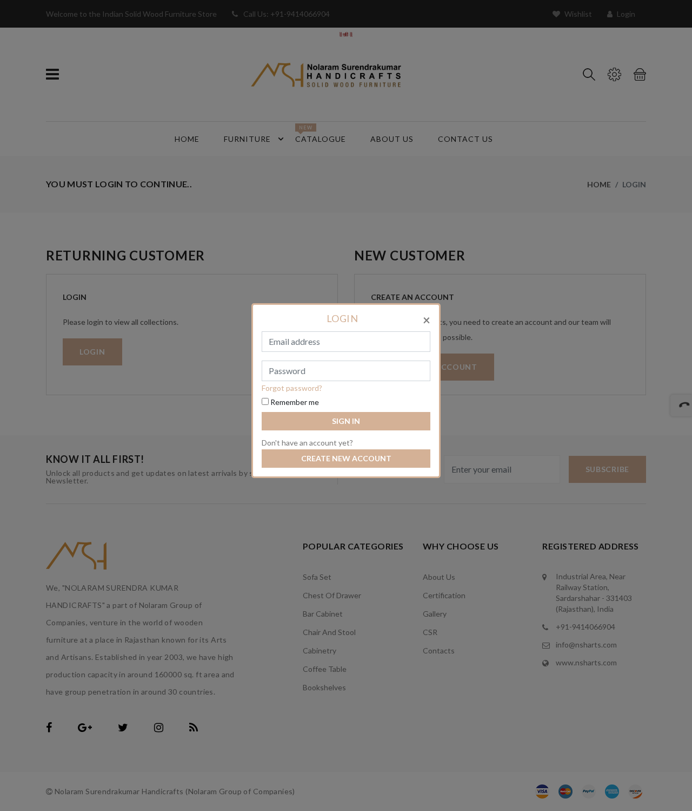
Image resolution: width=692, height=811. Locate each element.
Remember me (294, 402)
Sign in (346, 421)
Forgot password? (292, 388)
